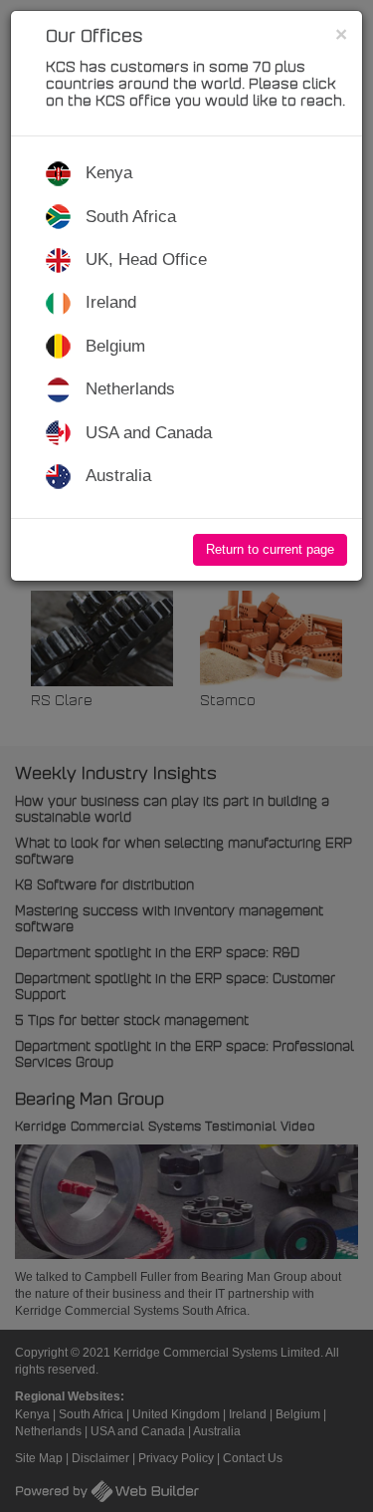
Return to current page (270, 549)
